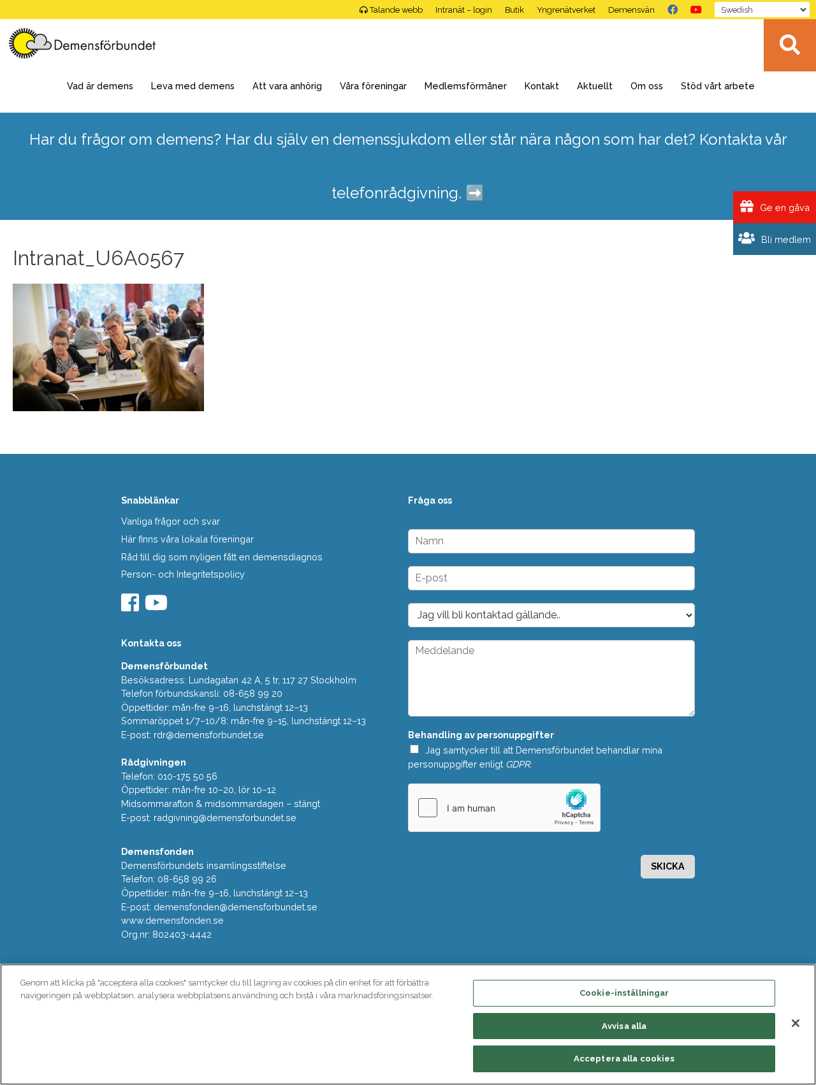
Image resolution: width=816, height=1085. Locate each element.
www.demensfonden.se (172, 920)
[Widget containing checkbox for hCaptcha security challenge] (504, 807)
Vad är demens (100, 85)
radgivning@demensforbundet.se (225, 817)
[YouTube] (696, 9)
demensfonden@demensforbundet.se (235, 906)
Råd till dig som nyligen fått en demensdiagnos (222, 556)
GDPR (518, 764)
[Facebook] (672, 9)
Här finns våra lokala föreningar (187, 539)
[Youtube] (158, 606)
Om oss (646, 85)
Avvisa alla (624, 1026)
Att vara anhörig (287, 85)
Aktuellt (595, 85)
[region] (408, 1024)
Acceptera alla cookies (624, 1058)
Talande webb (396, 10)
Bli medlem (785, 239)
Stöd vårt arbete (718, 85)
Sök (790, 45)
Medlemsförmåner (466, 85)
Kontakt (542, 85)
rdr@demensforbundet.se (209, 734)
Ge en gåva (783, 207)
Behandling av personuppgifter (483, 734)
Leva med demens (193, 85)
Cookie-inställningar (624, 993)
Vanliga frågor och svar (170, 521)
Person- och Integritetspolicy (183, 574)
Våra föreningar (373, 85)
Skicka (668, 866)
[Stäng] (796, 1023)
